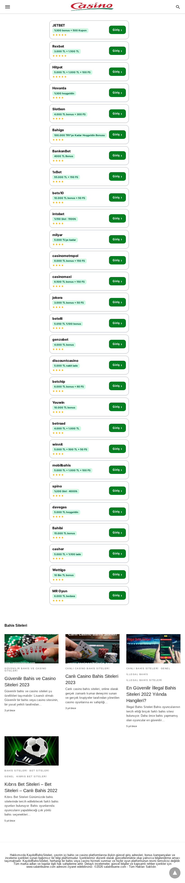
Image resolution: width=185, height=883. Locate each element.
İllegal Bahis (137, 674)
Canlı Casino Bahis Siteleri (87, 668)
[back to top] (174, 872)
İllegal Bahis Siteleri (144, 680)
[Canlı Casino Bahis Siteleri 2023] (92, 648)
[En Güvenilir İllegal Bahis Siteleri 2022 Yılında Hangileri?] (153, 648)
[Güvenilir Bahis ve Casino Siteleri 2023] (32, 648)
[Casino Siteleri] (92, 7)
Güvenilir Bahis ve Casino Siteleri (25, 669)
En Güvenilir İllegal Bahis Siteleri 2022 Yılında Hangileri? (151, 694)
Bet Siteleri (39, 770)
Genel (166, 668)
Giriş (117, 30)
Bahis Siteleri (16, 770)
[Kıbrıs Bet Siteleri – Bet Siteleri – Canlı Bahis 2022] (32, 751)
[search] (177, 6)
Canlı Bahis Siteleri (142, 668)
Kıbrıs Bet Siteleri (31, 776)
